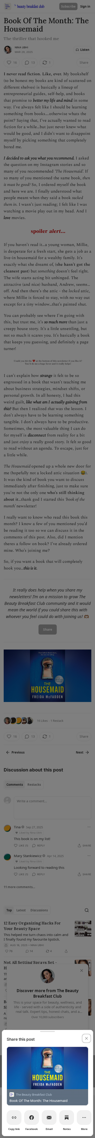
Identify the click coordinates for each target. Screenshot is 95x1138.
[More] (84, 1117)
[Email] (49, 1117)
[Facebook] (31, 1117)
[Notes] (66, 1117)
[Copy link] (14, 1117)
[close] (86, 1038)
